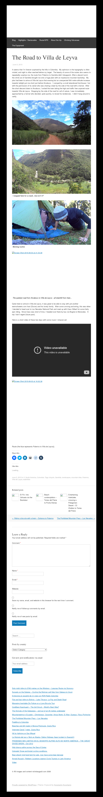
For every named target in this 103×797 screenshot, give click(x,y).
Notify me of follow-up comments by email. (28, 608)
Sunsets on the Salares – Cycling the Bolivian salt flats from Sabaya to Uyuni (42, 692)
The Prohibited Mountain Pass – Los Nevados (76, 518)
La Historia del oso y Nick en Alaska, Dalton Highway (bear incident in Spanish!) (43, 737)
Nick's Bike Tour (27, 14)
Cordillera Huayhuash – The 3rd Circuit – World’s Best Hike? (35, 707)
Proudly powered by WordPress (24, 785)
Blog (14, 40)
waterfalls (26, 479)
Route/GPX (43, 40)
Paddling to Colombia (20, 722)
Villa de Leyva (17, 479)
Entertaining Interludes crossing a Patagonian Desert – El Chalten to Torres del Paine (75, 502)
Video (14, 762)
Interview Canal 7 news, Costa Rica (26, 729)
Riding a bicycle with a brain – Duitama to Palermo (33, 518)
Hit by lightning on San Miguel (23, 733)
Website (15, 588)
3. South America (30, 477)
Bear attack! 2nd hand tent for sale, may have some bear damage (37, 755)
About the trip (56, 40)
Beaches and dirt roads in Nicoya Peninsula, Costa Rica (34, 726)
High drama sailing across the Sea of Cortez (29, 747)
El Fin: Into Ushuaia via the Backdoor (26, 497)
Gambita (58, 477)
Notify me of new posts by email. (25, 616)
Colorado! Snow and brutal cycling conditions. (29, 751)
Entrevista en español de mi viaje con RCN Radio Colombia (35, 695)
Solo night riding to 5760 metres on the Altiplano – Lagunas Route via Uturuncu (42, 688)
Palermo (85, 477)
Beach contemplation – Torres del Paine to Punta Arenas (50, 498)
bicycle (51, 477)
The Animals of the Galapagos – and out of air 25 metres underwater (38, 711)
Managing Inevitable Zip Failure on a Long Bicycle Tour (33, 703)
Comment (16, 543)
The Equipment (18, 45)
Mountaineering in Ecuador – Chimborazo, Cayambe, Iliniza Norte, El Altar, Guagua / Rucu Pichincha (51, 714)
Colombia (40, 477)
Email (15, 579)
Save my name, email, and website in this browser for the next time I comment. (43, 600)
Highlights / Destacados (27, 40)
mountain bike (76, 477)
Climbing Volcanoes (71, 40)
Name (15, 570)
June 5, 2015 (17, 64)
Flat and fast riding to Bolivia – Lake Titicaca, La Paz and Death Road (39, 699)
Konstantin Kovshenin (62, 785)
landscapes (66, 477)
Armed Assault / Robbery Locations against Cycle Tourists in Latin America (41, 758)
